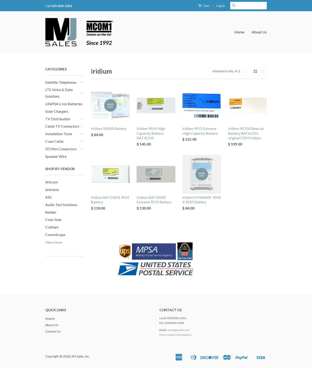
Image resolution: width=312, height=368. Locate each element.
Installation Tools (58, 134)
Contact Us (53, 331)
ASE (48, 197)
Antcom (51, 182)
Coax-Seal (53, 219)
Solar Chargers (56, 111)
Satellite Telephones (61, 82)
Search (50, 318)
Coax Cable (54, 141)
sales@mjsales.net (178, 329)
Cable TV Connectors (62, 126)
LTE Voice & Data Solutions (59, 92)
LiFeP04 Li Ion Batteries (63, 104)
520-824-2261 (61, 6)
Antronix (52, 189)
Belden (50, 212)
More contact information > (176, 334)
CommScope (55, 234)
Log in (221, 6)
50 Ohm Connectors (61, 149)
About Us (259, 32)
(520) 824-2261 (176, 318)
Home (239, 32)
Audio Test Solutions (61, 204)
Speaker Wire (55, 156)
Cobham (52, 227)
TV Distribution (57, 119)
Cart (205, 6)
